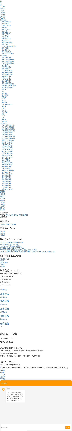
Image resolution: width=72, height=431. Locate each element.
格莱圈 (2, 261)
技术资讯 (2, 198)
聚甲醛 (4, 89)
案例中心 (6, 224)
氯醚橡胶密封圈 (6, 76)
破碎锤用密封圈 (6, 172)
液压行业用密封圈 (7, 144)
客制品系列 (5, 40)
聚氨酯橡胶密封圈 (7, 74)
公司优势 (2, 14)
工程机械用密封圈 (7, 165)
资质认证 (2, 12)
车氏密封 (8, 215)
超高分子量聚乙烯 (7, 104)
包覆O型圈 (5, 44)
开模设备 (13, 224)
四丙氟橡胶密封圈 (7, 70)
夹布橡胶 (4, 112)
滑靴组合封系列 (6, 33)
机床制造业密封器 (7, 157)
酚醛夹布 (4, 102)
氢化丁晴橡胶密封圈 (8, 59)
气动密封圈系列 (6, 38)
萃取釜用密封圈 (6, 178)
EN (1, 3)
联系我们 (2, 210)
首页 (1, 5)
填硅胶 (4, 106)
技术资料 (2, 206)
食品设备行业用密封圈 (8, 138)
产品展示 (2, 18)
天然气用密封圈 (6, 166)
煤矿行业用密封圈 (7, 153)
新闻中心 (2, 193)
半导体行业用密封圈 (8, 170)
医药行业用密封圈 (7, 142)
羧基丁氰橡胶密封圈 (8, 61)
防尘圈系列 (5, 35)
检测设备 (2, 235)
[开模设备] (3, 289)
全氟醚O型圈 (14, 215)
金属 (3, 114)
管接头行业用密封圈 (8, 140)
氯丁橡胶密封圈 (6, 67)
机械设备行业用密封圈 (8, 131)
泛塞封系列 (5, 23)
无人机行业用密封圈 (8, 127)
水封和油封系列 (6, 29)
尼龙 (3, 91)
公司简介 (2, 8)
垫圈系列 (4, 27)
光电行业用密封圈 (7, 163)
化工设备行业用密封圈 (8, 136)
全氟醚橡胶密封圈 (7, 72)
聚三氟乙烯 (5, 95)
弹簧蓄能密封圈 (23, 215)
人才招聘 (2, 16)
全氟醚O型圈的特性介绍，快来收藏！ (11, 246)
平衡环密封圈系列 (7, 42)
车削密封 (2, 264)
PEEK (3, 116)
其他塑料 (4, 97)
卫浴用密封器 (6, 161)
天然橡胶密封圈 (6, 78)
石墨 (3, 117)
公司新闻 (2, 195)
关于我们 (2, 7)
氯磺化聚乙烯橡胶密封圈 (9, 86)
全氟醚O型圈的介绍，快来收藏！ (9, 244)
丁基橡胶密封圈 (6, 82)
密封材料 (2, 208)
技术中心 (2, 204)
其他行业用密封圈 (7, 189)
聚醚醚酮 (4, 93)
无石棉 (4, 119)
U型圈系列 (5, 31)
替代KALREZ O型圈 (8, 54)
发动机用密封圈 (6, 185)
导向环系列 (5, 37)
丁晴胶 (4, 110)
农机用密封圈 (6, 168)
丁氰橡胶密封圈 (6, 57)
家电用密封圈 (6, 159)
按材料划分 (3, 55)
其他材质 (4, 121)
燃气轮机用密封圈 (7, 174)
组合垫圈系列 (6, 50)
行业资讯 (2, 196)
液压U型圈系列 (6, 52)
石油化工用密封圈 (7, 133)
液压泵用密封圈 (6, 187)
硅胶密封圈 (5, 65)
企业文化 (2, 10)
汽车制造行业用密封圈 (8, 125)
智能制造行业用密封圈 (8, 129)
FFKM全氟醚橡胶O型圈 (9, 46)
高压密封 (2, 191)
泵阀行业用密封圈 (7, 149)
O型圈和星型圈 (6, 25)
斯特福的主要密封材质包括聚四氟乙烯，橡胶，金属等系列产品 (18, 250)
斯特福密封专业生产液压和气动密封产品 (12, 248)
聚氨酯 (4, 101)
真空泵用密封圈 (6, 183)
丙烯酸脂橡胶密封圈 (8, 84)
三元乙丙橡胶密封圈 (8, 63)
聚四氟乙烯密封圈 (7, 87)
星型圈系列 (5, 48)
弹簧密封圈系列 (6, 22)
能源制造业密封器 (7, 155)
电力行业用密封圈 (7, 151)
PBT (3, 108)
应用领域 (2, 200)
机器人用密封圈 (6, 181)
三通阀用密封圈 (6, 176)
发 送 (67, 427)
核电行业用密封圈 (7, 148)
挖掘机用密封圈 (6, 180)
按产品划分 (3, 20)
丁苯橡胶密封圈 (6, 80)
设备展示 (2, 202)
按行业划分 (3, 123)
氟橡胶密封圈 (6, 69)
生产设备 (2, 231)
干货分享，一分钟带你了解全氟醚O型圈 (11, 242)
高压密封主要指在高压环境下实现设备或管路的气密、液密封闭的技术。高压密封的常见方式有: (28, 252)
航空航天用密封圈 (7, 134)
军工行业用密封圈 (7, 146)
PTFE (3, 99)
